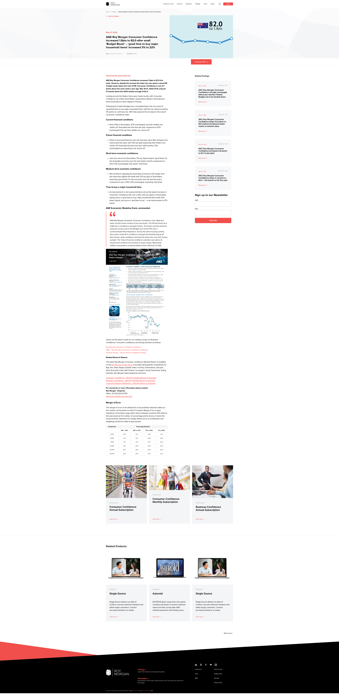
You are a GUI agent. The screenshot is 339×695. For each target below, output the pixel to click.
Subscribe (213, 220)
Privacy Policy (218, 683)
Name (196, 200)
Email (196, 209)
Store (205, 4)
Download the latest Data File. (118, 76)
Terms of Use (218, 669)
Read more (201, 102)
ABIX (196, 678)
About (212, 4)
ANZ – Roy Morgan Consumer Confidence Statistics (127, 350)
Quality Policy (218, 674)
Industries (189, 4)
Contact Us (198, 669)
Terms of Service (146, 690)
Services (179, 4)
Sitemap (216, 678)
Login (228, 4)
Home (107, 12)
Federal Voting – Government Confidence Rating (126, 353)
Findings (197, 4)
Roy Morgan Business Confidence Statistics (123, 347)
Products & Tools (168, 4)
